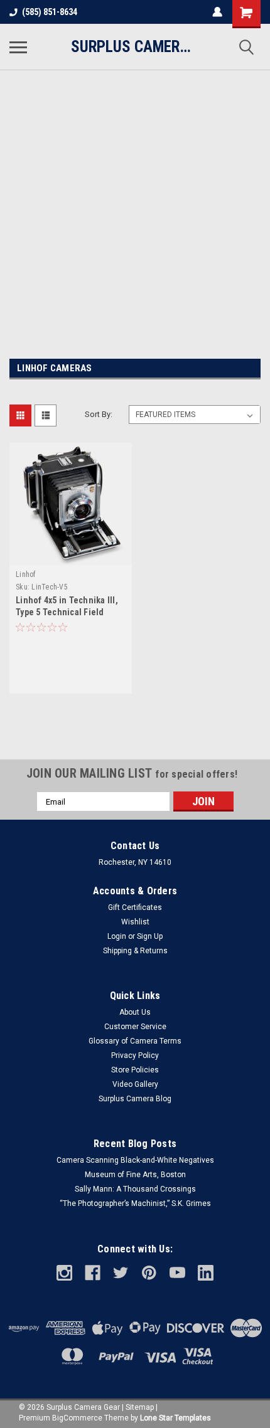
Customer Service (135, 1026)
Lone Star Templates (175, 1418)
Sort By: (98, 414)
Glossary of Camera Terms (135, 1041)
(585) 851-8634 (49, 12)
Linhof (26, 574)
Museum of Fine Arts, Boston (135, 1174)
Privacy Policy (135, 1055)
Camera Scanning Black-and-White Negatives (135, 1160)
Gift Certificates (135, 907)
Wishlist (135, 922)
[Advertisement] (135, 205)
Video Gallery (135, 1084)
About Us (135, 1012)
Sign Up (150, 936)
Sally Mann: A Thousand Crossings (135, 1189)
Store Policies (135, 1070)
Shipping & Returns (135, 950)
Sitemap (140, 1407)
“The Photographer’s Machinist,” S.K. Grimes (135, 1203)
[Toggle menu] (18, 47)
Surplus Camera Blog (135, 1098)
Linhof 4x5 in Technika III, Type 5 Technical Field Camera (67, 612)
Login (116, 936)
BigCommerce (77, 1418)
